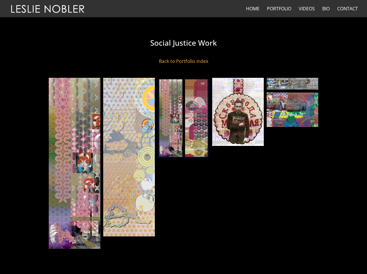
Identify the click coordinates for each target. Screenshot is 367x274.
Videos (307, 9)
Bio (326, 9)
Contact (347, 9)
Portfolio (279, 9)
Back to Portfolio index (183, 61)
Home (252, 9)
